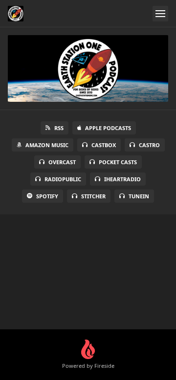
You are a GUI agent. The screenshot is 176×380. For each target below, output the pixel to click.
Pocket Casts (118, 162)
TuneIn (139, 196)
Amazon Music (46, 145)
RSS (59, 128)
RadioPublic (62, 179)
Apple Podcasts (108, 128)
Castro (149, 145)
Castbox (103, 145)
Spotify (47, 196)
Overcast (62, 162)
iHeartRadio (122, 179)
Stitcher (93, 196)
